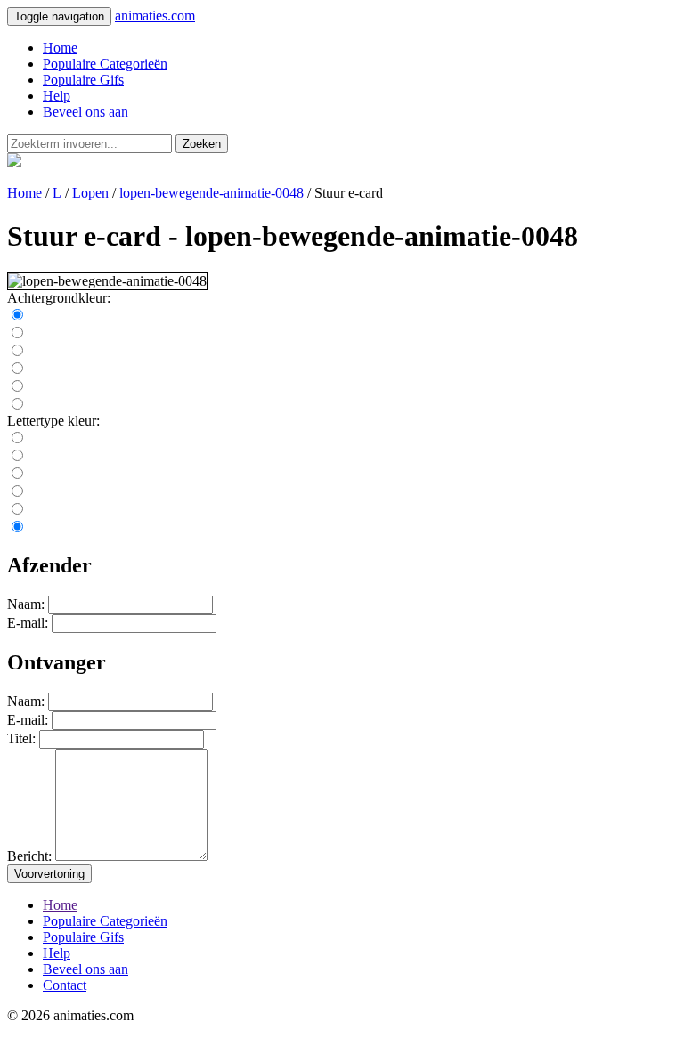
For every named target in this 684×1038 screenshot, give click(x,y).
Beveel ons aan (85, 111)
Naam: (26, 604)
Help (56, 95)
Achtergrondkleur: (58, 297)
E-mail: (27, 622)
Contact (64, 985)
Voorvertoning (49, 873)
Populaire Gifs (83, 79)
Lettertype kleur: (53, 420)
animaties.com (155, 15)
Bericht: (29, 856)
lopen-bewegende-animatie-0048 (211, 192)
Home (60, 47)
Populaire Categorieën (105, 63)
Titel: (21, 738)
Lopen (90, 192)
